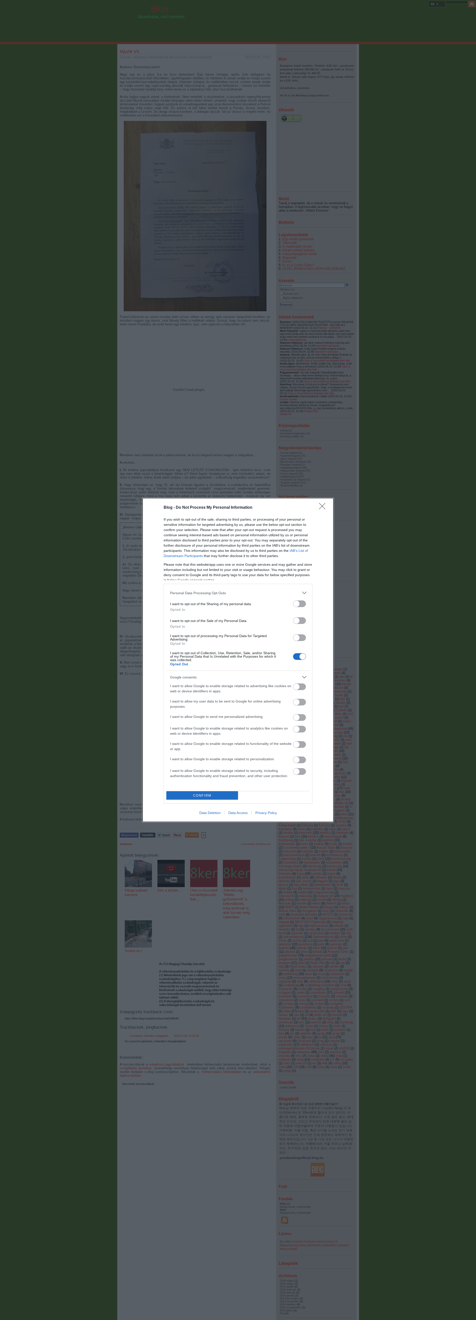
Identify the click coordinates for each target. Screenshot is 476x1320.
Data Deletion (210, 813)
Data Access (238, 813)
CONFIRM (202, 795)
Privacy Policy (266, 813)
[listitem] (238, 592)
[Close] (323, 507)
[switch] (299, 603)
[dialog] (238, 660)
